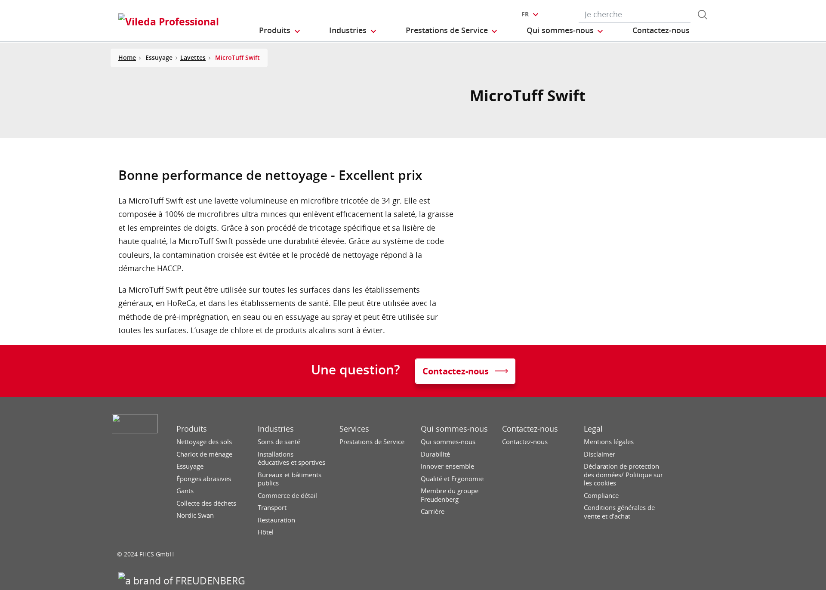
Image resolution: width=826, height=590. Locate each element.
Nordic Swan (195, 515)
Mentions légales (609, 442)
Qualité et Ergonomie (452, 479)
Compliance (601, 495)
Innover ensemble (447, 466)
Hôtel (266, 532)
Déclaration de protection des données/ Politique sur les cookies (623, 474)
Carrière (432, 511)
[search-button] (702, 14)
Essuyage (189, 466)
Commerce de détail (287, 495)
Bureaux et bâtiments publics (289, 479)
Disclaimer (599, 454)
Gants (185, 491)
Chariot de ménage (204, 454)
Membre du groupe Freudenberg (449, 495)
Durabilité (435, 454)
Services (354, 429)
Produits (191, 429)
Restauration (276, 520)
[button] (280, 30)
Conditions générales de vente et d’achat (619, 512)
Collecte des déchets (206, 503)
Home (127, 57)
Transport (272, 508)
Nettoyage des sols (204, 442)
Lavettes (193, 57)
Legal (593, 429)
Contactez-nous (530, 429)
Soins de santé (279, 442)
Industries (276, 429)
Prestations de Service (371, 442)
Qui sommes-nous (454, 429)
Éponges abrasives (203, 479)
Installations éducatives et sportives (291, 458)
